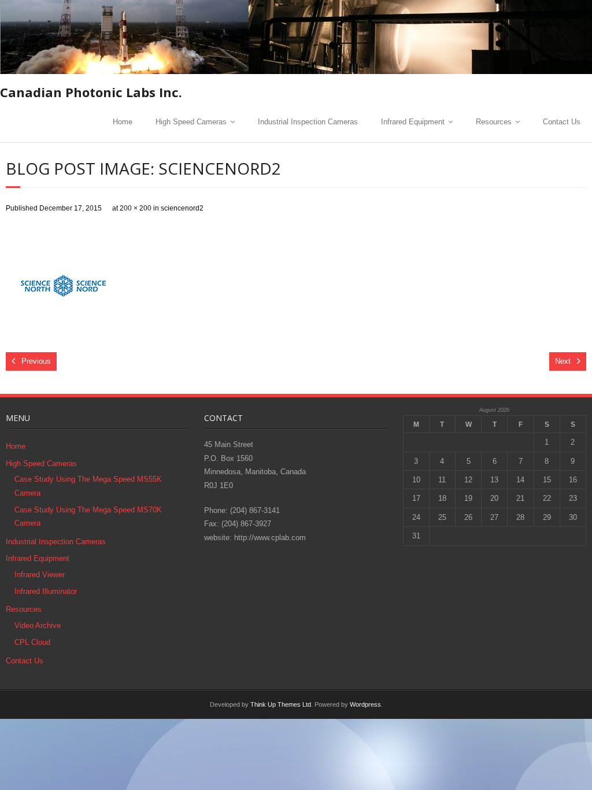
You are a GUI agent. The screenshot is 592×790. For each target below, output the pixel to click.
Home (122, 121)
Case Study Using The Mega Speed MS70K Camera (88, 516)
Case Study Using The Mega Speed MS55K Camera (88, 486)
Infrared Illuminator (45, 591)
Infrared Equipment (413, 121)
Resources (494, 121)
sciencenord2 (182, 208)
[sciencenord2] (63, 283)
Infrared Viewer (39, 574)
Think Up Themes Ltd (280, 704)
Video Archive (37, 625)
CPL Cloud (32, 642)
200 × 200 (135, 208)
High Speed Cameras (191, 121)
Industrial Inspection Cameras (308, 121)
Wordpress (365, 704)
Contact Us (561, 121)
